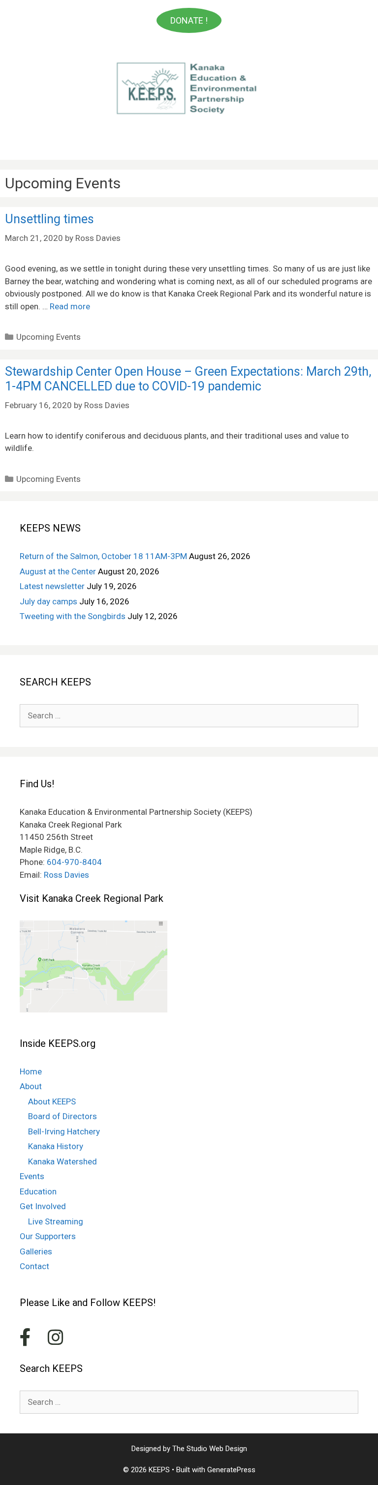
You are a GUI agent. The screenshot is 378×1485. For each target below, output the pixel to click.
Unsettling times (49, 219)
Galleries (36, 1251)
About (31, 1086)
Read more (70, 306)
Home (31, 1071)
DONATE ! (189, 20)
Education (38, 1191)
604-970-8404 (74, 862)
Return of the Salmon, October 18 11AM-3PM (103, 556)
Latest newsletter (52, 586)
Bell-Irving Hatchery (64, 1131)
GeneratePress (231, 1469)
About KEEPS (52, 1101)
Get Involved (43, 1206)
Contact (34, 1266)
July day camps (48, 601)
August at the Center (58, 571)
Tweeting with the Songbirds (73, 616)
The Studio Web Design (209, 1448)
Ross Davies (66, 875)
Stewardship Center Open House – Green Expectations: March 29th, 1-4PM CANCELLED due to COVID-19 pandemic (188, 378)
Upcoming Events (48, 337)
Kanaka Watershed (62, 1161)
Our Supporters (48, 1236)
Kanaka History (55, 1146)
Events (32, 1176)
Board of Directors (62, 1116)
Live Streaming (55, 1221)
